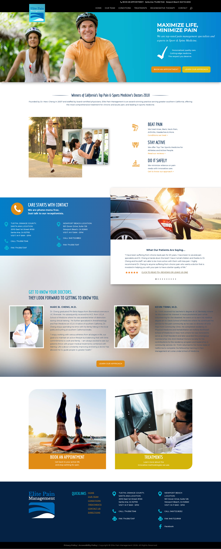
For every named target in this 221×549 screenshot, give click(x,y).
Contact (182, 8)
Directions (94, 512)
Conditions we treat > (158, 135)
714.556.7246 (159, 2)
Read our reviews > (156, 153)
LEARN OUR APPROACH (196, 69)
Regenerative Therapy (162, 8)
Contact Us (94, 508)
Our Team (110, 8)
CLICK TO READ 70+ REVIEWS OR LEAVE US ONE (165, 272)
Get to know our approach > (161, 171)
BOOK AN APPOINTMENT (166, 69)
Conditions (124, 8)
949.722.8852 (75, 238)
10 (175, 279)
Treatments (140, 8)
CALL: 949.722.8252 (173, 511)
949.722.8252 (185, 2)
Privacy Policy (70, 545)
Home (98, 8)
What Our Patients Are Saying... (165, 250)
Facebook (169, 526)
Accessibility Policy (88, 545)
